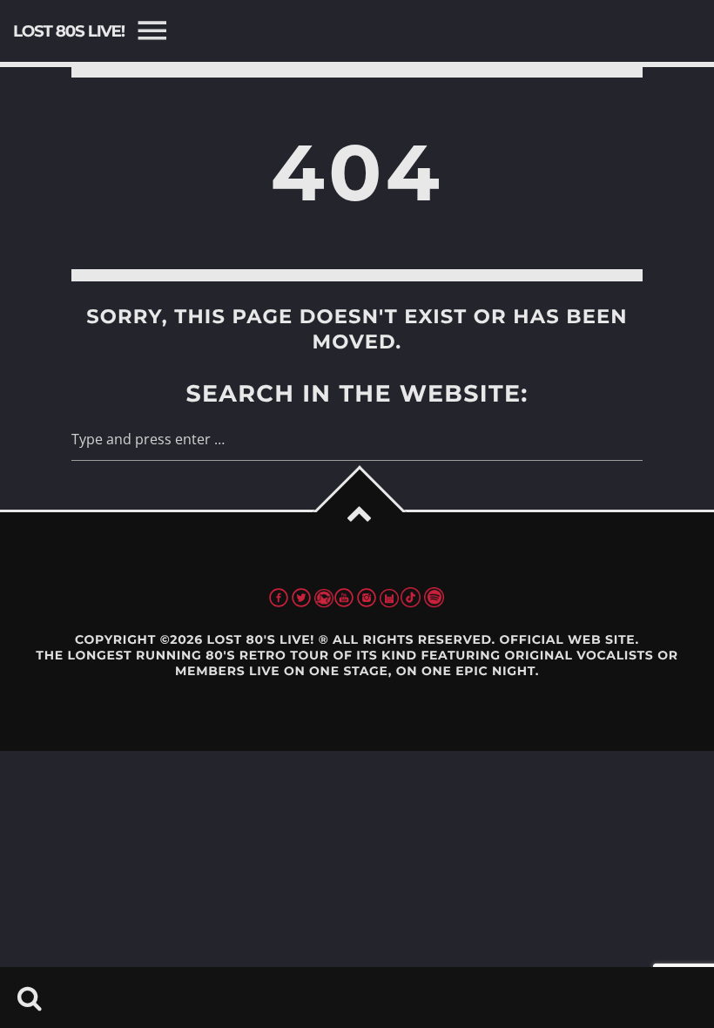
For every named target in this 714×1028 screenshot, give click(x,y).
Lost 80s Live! (69, 31)
